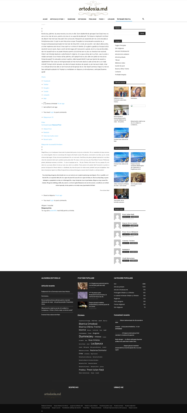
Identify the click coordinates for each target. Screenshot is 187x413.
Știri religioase (119, 48)
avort (100, 320)
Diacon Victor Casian (129, 223)
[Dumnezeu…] (138, 92)
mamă (80, 347)
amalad (117, 327)
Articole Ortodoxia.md (122, 51)
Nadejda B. (126, 249)
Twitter (46, 84)
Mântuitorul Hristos (84, 350)
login (52, 112)
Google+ (46, 88)
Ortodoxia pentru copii (105, 406)
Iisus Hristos (94, 340)
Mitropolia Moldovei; (95, 347)
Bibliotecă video (120, 63)
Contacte (118, 72)
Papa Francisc (94, 353)
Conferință (95, 330)
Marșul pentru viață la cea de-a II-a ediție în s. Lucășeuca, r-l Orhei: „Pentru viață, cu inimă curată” (57, 309)
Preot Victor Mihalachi (130, 232)
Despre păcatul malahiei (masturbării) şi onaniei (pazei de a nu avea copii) (128, 348)
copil (104, 330)
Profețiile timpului (120, 75)
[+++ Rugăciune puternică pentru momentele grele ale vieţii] (82, 285)
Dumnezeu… (134, 98)
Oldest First (48, 129)
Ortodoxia (82, 19)
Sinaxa (92, 373)
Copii (100, 330)
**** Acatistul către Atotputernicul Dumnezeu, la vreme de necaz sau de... (98, 294)
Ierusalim (81, 340)
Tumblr (46, 91)
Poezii (101, 19)
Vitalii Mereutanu (128, 258)
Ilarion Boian (82, 344)
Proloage (92, 19)
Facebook (47, 81)
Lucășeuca (97, 343)
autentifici (53, 210)
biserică (82, 330)
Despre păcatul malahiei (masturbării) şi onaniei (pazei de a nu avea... (99, 304)
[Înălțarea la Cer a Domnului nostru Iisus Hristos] (121, 92)
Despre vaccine (56, 408)
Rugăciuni (71, 19)
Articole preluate (120, 57)
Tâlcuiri (117, 60)
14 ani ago (60, 103)
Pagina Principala (120, 45)
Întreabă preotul (124, 19)
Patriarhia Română (97, 357)
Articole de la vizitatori (122, 54)
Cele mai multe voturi (51, 136)
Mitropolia (86, 347)
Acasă (45, 19)
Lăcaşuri (111, 19)
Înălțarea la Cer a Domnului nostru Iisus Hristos (120, 100)
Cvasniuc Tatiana (128, 241)
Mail (45, 98)
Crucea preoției (45, 408)
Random (46, 132)
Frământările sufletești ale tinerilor (71, 408)
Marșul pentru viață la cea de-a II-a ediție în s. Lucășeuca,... (138, 122)
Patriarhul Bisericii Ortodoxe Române (88, 360)
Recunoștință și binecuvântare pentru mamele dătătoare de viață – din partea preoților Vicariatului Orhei (57, 302)
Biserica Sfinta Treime (122, 69)
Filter (43, 122)
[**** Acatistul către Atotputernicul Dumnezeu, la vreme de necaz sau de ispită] (82, 295)
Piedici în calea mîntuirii (91, 406)
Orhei (81, 354)
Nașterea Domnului (98, 350)
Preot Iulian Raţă (128, 214)
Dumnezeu (86, 336)
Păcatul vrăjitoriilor (130, 406)
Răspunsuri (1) (48, 117)
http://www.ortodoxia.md (128, 218)
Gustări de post (120, 66)
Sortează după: (51, 125)
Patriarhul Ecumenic (84, 366)
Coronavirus (82, 333)
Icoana (104, 337)
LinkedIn (46, 95)
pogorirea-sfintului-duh (76, 406)
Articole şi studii (56, 19)
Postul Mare (86, 408)
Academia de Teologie (84, 320)
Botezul (89, 330)
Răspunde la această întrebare (51, 144)
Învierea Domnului (96, 408)
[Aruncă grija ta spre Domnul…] (138, 177)
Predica (82, 370)
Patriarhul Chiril (83, 363)
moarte (104, 347)
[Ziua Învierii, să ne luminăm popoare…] (121, 194)
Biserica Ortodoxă (88, 324)
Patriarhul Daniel (92, 363)
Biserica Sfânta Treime (90, 327)
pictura (102, 366)
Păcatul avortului (118, 406)
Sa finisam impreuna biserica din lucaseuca (115, 408)
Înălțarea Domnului (46, 406)
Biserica (105, 320)
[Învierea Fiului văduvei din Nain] (121, 133)
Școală (97, 373)
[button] (143, 19)
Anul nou (94, 320)
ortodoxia (86, 353)
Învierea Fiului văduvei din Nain (50, 314)
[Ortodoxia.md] (93, 8)
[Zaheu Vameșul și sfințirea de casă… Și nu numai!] (121, 177)
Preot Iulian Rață (95, 370)
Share (43, 77)
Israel (88, 344)
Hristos (98, 337)
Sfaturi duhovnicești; (84, 373)
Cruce (89, 333)
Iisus (86, 340)
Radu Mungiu (119, 339)
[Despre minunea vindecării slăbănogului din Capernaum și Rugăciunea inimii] (138, 157)
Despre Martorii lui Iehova (61, 406)
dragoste (96, 333)
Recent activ (48, 139)
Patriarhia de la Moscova (85, 357)
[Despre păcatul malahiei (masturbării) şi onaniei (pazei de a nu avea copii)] (82, 305)
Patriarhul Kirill (94, 366)
